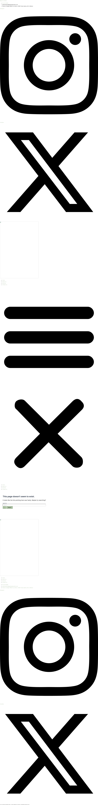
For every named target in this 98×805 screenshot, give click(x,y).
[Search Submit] (4, 507)
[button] (49, 384)
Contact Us (4, 284)
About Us (4, 281)
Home (3, 280)
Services (4, 283)
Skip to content (3, 0)
